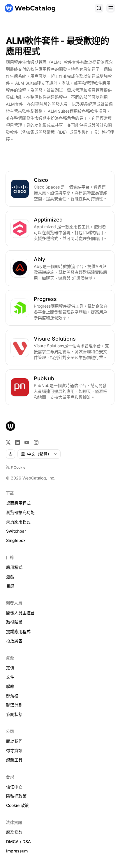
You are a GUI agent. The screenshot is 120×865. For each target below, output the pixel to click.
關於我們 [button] (14, 741)
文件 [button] (10, 676)
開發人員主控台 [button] (20, 612)
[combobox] (39, 454)
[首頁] (30, 8)
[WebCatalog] (10, 426)
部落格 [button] (12, 695)
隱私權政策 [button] (16, 796)
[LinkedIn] (17, 442)
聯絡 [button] (10, 686)
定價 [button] (10, 667)
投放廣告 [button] (14, 640)
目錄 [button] (10, 585)
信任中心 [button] (14, 786)
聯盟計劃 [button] (14, 704)
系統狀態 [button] (14, 714)
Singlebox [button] (16, 540)
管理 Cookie (15, 467)
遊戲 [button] (10, 576)
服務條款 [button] (14, 832)
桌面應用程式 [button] (18, 502)
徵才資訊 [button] (14, 750)
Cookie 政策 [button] (17, 805)
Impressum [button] (17, 850)
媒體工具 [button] (14, 759)
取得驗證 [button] (14, 622)
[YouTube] (26, 442)
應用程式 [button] (14, 567)
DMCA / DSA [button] (18, 841)
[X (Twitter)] (8, 442)
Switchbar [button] (16, 531)
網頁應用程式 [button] (18, 521)
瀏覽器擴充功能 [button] (20, 512)
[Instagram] (36, 442)
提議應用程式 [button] (18, 631)
